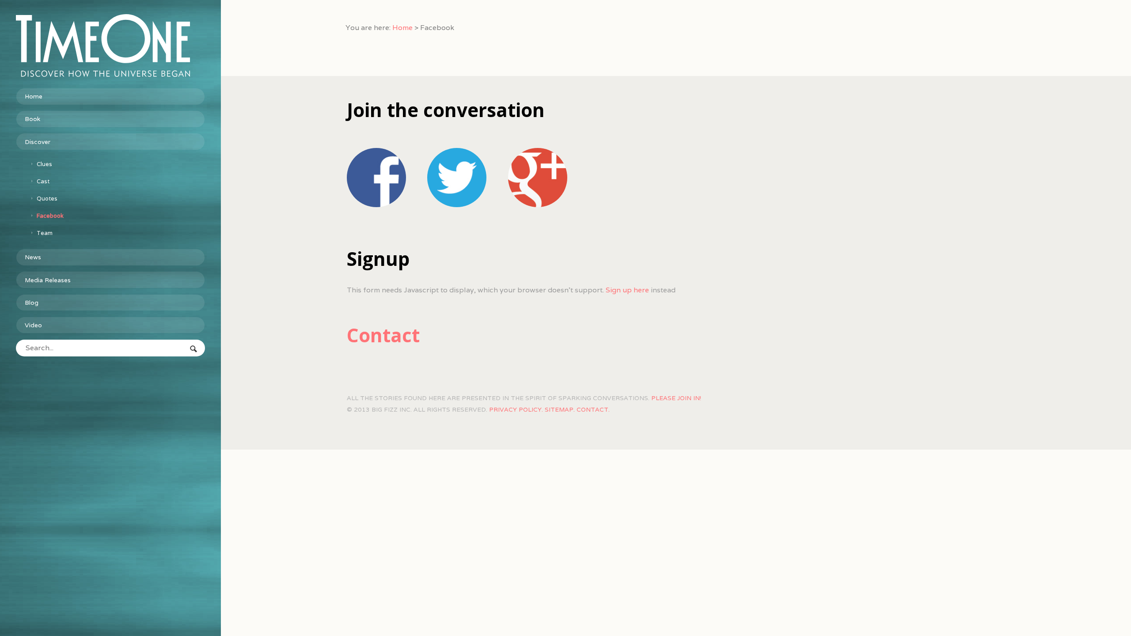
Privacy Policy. (516, 409)
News (33, 257)
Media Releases (48, 280)
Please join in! (676, 398)
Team (45, 233)
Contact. (593, 409)
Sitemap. (560, 409)
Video (33, 325)
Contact (383, 335)
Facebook (50, 216)
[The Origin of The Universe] (103, 45)
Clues (44, 164)
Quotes (47, 198)
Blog (31, 303)
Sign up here (627, 290)
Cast (43, 181)
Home (33, 96)
